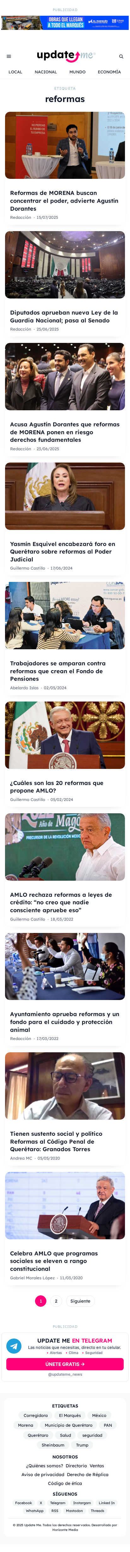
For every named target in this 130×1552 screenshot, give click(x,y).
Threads (97, 1511)
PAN (108, 1425)
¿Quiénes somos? (44, 1465)
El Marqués (70, 1415)
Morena (25, 1425)
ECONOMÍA (109, 71)
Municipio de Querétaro (68, 1425)
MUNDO (77, 71)
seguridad (92, 1435)
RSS (54, 1511)
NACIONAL (46, 71)
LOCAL (15, 71)
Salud (65, 1435)
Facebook (23, 1503)
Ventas (97, 1465)
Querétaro (38, 1435)
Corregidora (36, 1415)
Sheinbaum (53, 1444)
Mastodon (74, 1511)
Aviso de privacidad (42, 1474)
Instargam (82, 1503)
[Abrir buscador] (121, 56)
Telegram (57, 1503)
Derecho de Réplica (88, 1474)
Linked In (107, 1503)
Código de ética (65, 1483)
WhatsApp (35, 1511)
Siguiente (80, 1301)
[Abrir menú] (9, 56)
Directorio (76, 1465)
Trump (82, 1444)
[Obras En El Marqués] (65, 28)
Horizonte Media (65, 1530)
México (99, 1415)
